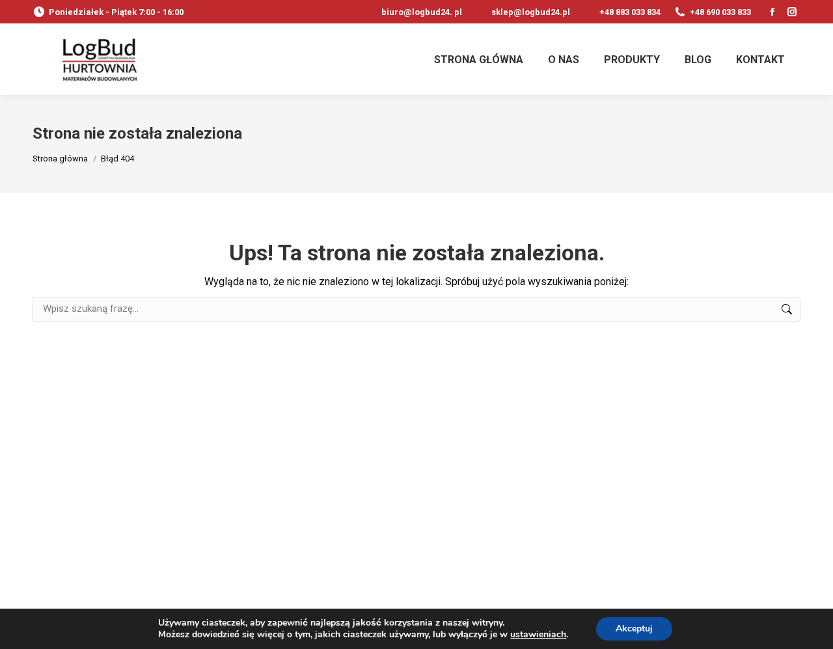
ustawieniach (538, 635)
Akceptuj (634, 628)
